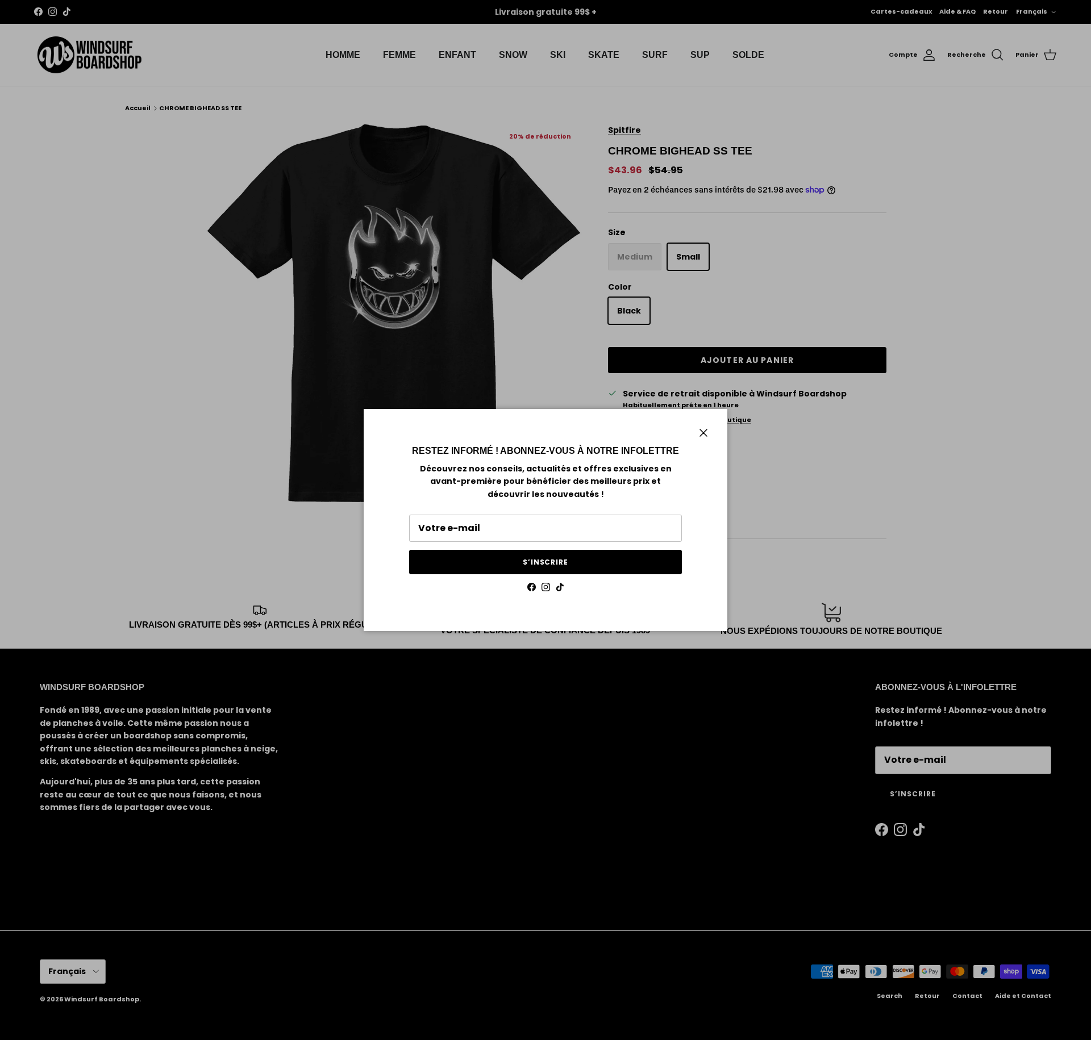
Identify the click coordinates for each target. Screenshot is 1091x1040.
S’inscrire (546, 562)
